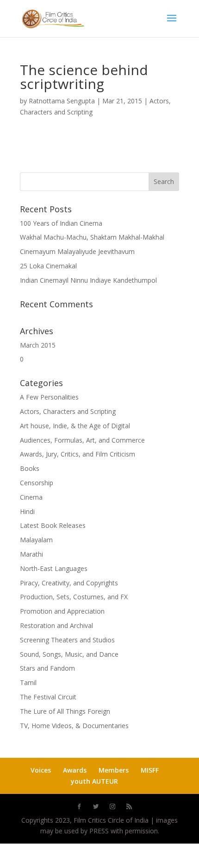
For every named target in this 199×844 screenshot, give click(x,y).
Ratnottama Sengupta (62, 100)
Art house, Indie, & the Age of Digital (75, 425)
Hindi (27, 511)
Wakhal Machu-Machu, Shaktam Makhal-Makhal (92, 237)
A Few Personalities (49, 397)
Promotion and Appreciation (62, 611)
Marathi (31, 554)
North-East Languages (53, 568)
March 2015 (38, 345)
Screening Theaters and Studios (67, 639)
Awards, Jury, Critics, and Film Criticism (77, 454)
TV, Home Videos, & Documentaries (74, 725)
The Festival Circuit (48, 696)
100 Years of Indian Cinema (61, 223)
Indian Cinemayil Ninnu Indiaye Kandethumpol (88, 280)
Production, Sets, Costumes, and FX (74, 596)
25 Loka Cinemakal (48, 265)
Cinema (31, 497)
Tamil (28, 682)
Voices (41, 770)
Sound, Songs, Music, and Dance (69, 654)
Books (29, 468)
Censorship (36, 482)
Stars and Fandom (47, 668)
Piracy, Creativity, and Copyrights (69, 582)
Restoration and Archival (56, 625)
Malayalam (36, 539)
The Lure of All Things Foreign (65, 711)
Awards (75, 770)
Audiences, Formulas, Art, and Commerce (82, 440)
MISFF (150, 770)
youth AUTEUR (94, 781)
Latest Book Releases (53, 525)
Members (114, 770)
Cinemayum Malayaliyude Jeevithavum (77, 251)
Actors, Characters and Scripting (68, 411)
